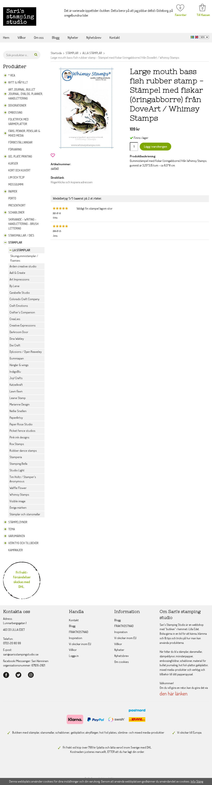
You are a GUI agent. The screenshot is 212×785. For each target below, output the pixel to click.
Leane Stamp (18, 398)
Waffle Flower (18, 488)
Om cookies (121, 662)
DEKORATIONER (17, 105)
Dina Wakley (17, 339)
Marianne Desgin (20, 404)
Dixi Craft (15, 345)
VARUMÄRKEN (16, 536)
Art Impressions (19, 279)
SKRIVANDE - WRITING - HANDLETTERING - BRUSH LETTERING (23, 224)
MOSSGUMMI (15, 184)
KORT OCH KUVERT (19, 170)
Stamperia (16, 457)
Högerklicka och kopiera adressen (72, 182)
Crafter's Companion (22, 312)
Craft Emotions (19, 306)
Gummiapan (17, 358)
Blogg (55, 37)
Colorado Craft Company (24, 299)
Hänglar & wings (19, 365)
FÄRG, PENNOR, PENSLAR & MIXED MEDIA (24, 133)
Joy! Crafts (16, 378)
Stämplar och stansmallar (25, 514)
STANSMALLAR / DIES (21, 235)
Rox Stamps (17, 444)
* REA (11, 75)
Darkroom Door (19, 332)
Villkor (22, 37)
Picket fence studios (22, 431)
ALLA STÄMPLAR (20, 250)
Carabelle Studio (20, 293)
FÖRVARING (15, 149)
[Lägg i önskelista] (53, 155)
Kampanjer (15, 550)
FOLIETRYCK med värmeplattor (18, 121)
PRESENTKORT (16, 205)
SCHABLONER (16, 212)
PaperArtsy (16, 418)
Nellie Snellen (18, 411)
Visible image (17, 501)
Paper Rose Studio (21, 424)
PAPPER (12, 191)
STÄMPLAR (15, 242)
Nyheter (73, 37)
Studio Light (17, 470)
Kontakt (115, 37)
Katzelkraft (16, 385)
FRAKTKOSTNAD (78, 632)
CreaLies (15, 319)
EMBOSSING (15, 112)
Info (193, 781)
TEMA (11, 529)
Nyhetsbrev (93, 37)
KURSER (13, 163)
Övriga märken (18, 508)
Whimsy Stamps (19, 494)
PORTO (12, 198)
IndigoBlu (15, 372)
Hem (6, 37)
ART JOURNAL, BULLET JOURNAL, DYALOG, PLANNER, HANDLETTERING (25, 94)
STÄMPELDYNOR (17, 522)
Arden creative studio (23, 266)
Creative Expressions (23, 325)
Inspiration (75, 638)
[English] (197, 37)
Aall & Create (17, 273)
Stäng (199, 781)
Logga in (74, 656)
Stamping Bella (18, 464)
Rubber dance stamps (23, 451)
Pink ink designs (19, 437)
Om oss (39, 37)
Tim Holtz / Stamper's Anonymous (23, 479)
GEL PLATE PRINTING (20, 156)
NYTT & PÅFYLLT (18, 82)
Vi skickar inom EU (80, 644)
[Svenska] (193, 37)
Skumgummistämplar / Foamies (24, 258)
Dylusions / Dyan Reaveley (26, 352)
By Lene (14, 286)
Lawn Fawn (16, 391)
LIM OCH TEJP (16, 177)
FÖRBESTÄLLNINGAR (20, 142)
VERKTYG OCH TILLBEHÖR (23, 543)
